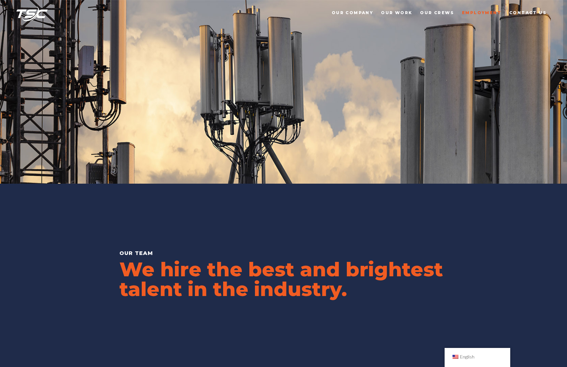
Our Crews (437, 12)
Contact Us (528, 12)
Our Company (352, 12)
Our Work (396, 12)
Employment (481, 12)
